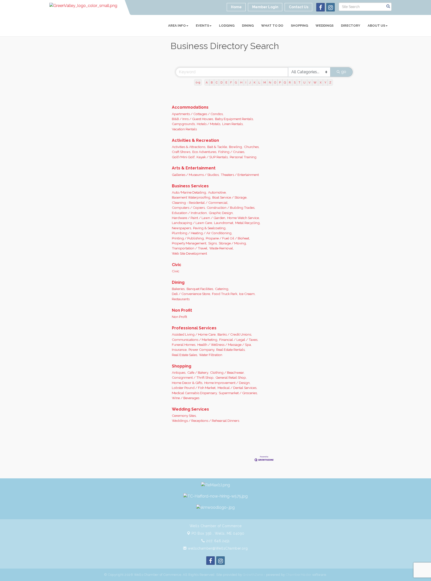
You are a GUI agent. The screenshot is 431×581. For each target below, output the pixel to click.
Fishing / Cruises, (231, 152)
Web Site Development (189, 253)
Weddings (324, 25)
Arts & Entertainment (194, 168)
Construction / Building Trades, (231, 208)
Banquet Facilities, (200, 289)
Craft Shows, (181, 152)
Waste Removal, (221, 248)
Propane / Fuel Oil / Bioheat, (228, 238)
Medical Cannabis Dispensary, (194, 393)
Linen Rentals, (232, 124)
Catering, (222, 289)
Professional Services (194, 328)
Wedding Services (190, 409)
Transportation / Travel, (190, 248)
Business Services (190, 186)
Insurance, (179, 350)
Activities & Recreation (195, 140)
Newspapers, (182, 228)
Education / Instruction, (190, 213)
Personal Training (243, 157)
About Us (376, 25)
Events (202, 25)
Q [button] (285, 82)
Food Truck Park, (225, 294)
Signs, (212, 243)
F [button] (231, 82)
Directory (350, 25)
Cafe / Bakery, (198, 372)
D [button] (221, 82)
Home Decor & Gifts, (187, 383)
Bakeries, (178, 289)
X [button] (321, 82)
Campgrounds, (184, 124)
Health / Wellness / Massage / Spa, (224, 345)
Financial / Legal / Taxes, (238, 340)
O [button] (275, 82)
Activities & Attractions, (189, 147)
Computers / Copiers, (189, 208)
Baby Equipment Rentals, (234, 119)
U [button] (304, 82)
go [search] (343, 71)
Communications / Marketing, (195, 340)
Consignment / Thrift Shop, (193, 377)
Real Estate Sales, (185, 355)
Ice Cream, (247, 294)
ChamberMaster (299, 575)
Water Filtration (210, 355)
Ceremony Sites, (184, 416)
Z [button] (330, 82)
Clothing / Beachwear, (227, 372)
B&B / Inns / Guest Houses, (193, 119)
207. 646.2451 (217, 541)
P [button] (280, 82)
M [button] (264, 82)
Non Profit (182, 310)
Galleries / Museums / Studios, (195, 175)
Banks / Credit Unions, (234, 334)
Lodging (226, 25)
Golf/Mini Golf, (183, 157)
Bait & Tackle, (217, 147)
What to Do (272, 25)
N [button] (270, 82)
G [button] (236, 82)
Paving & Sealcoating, (209, 228)
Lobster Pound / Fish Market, (194, 388)
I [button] (245, 82)
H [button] (241, 82)
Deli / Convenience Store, (191, 294)
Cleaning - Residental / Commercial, (200, 203)
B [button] (212, 82)
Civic (176, 264)
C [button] (216, 82)
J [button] (250, 82)
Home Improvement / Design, (227, 383)
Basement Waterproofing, (191, 197)
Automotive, (217, 192)
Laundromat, (224, 223)
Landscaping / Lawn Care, (192, 223)
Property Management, (189, 243)
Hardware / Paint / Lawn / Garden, (199, 218)
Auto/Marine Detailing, (189, 192)
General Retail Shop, (231, 377)
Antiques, (179, 372)
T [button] (299, 82)
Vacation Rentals (184, 129)
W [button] (315, 82)
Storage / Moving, (233, 243)
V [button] (310, 82)
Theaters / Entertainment (240, 175)
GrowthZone (253, 575)
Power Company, (202, 350)
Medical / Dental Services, (237, 388)
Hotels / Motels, (209, 124)
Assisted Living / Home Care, (194, 334)
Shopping (299, 25)
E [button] (226, 82)
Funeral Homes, (184, 345)
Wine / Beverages (185, 398)
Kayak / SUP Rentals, (212, 157)
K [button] (254, 82)
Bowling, (236, 147)
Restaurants (181, 299)
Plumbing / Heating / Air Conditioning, (202, 233)
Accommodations (190, 107)
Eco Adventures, (204, 152)
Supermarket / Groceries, (238, 393)
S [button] (295, 82)
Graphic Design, (221, 213)
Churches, (251, 147)
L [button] (259, 82)
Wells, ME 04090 (218, 533)
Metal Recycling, (247, 223)
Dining (248, 25)
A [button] (207, 82)
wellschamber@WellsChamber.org (217, 548)
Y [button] (325, 82)
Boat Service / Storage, (229, 197)
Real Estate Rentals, (230, 350)
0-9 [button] (198, 82)
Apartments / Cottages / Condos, (197, 114)
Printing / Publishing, (188, 238)
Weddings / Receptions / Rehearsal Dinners (205, 421)
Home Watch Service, (243, 218)
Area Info (177, 25)
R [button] (290, 82)
